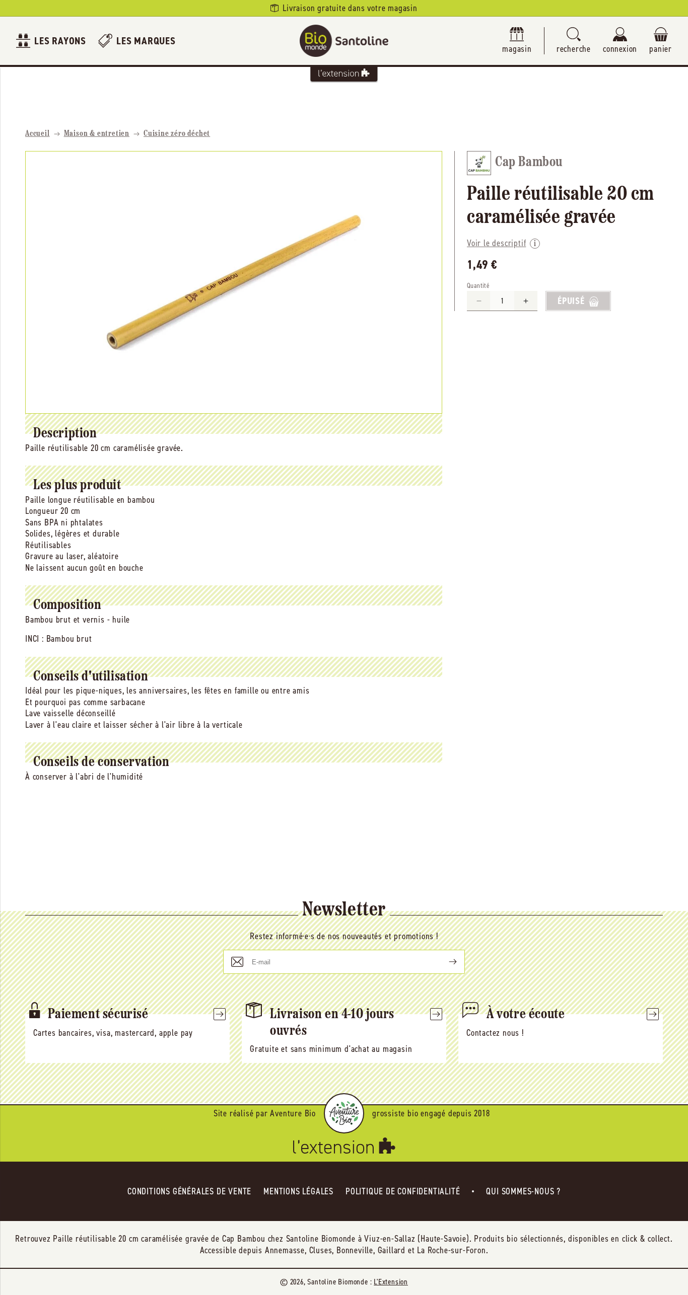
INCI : (34, 639)
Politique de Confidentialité (403, 1191)
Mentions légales (298, 1191)
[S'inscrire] (445, 962)
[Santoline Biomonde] (344, 41)
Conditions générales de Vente (189, 1191)
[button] (574, 41)
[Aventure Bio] (344, 1113)
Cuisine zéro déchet (177, 134)
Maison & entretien (96, 134)
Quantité (478, 286)
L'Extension (391, 1281)
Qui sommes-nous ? (523, 1191)
